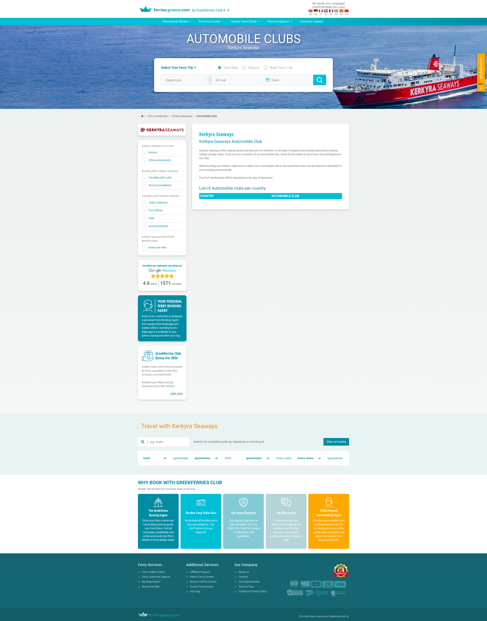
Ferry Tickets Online (153, 572)
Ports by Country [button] (210, 21)
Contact (243, 576)
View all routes (336, 442)
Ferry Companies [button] (278, 21)
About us (243, 572)
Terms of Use (246, 586)
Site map (195, 591)
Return (253, 67)
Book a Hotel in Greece (203, 581)
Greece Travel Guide (201, 586)
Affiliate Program (200, 572)
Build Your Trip (281, 67)
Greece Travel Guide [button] (244, 21)
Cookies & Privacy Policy (252, 591)
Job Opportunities (249, 581)
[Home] (142, 116)
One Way (231, 67)
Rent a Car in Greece (202, 576)
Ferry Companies (158, 116)
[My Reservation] (481, 88)
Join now (176, 393)
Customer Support (311, 21)
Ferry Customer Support (156, 576)
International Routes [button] (175, 21)
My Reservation (151, 581)
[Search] (319, 80)
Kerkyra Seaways (182, 116)
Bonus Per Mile (150, 586)
